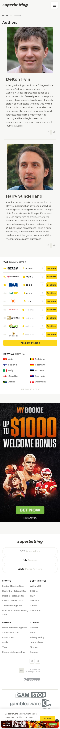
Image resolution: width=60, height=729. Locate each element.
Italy (10, 370)
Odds (5, 642)
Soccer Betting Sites (12, 601)
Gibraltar (13, 376)
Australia (40, 376)
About (33, 632)
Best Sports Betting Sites (14, 627)
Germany (40, 365)
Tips (4, 647)
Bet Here (51, 268)
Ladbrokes (35, 610)
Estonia (39, 370)
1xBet (32, 596)
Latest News (8, 637)
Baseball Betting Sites (13, 596)
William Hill (36, 586)
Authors (34, 652)
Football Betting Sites (13, 586)
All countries (29, 389)
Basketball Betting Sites (14, 591)
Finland (12, 365)
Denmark (40, 381)
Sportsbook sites (11, 632)
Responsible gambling (13, 652)
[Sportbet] (30, 542)
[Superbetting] (30, 5)
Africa (11, 381)
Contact (34, 627)
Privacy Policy (37, 637)
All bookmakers (30, 343)
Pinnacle (34, 601)
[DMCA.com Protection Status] (31, 680)
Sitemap (34, 647)
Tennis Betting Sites (12, 605)
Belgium (40, 359)
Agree (47, 718)
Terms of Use (36, 642)
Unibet (33, 605)
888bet (34, 591)
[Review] (42, 268)
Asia (10, 359)
